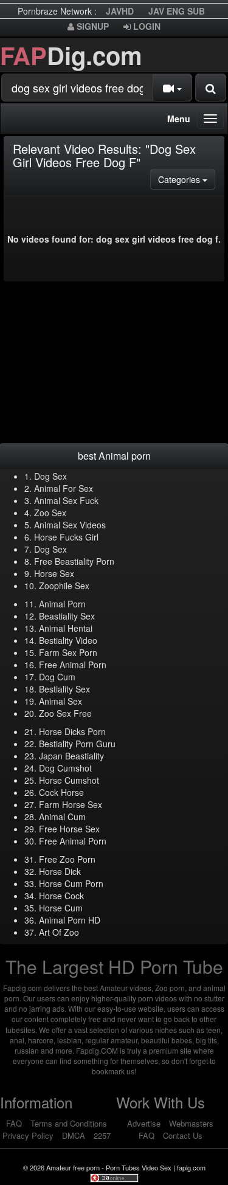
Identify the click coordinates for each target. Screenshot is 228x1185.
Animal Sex (60, 701)
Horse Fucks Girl (66, 537)
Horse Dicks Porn (72, 731)
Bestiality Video (68, 640)
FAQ (14, 1123)
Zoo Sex (50, 512)
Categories (186, 179)
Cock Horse (61, 792)
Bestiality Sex (64, 689)
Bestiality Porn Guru (77, 744)
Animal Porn (62, 604)
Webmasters (191, 1123)
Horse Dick (60, 871)
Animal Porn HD (69, 920)
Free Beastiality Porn (74, 561)
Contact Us (182, 1135)
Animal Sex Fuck (66, 500)
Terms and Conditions (68, 1123)
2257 (102, 1135)
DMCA (73, 1135)
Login (146, 26)
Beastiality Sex (67, 616)
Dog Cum (57, 677)
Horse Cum (61, 908)
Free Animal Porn (72, 664)
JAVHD (120, 11)
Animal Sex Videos (70, 525)
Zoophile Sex (64, 585)
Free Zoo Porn (67, 859)
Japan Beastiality (71, 756)
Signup (91, 26)
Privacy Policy (28, 1135)
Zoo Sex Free (65, 713)
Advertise (144, 1123)
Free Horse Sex (69, 829)
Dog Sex (50, 476)
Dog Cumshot (65, 768)
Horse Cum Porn (71, 883)
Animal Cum (62, 816)
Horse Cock (61, 896)
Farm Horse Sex (70, 804)
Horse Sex (54, 573)
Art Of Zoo (59, 932)
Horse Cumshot (69, 780)
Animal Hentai (65, 628)
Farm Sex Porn (68, 652)
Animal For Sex (63, 488)
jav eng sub (176, 11)
